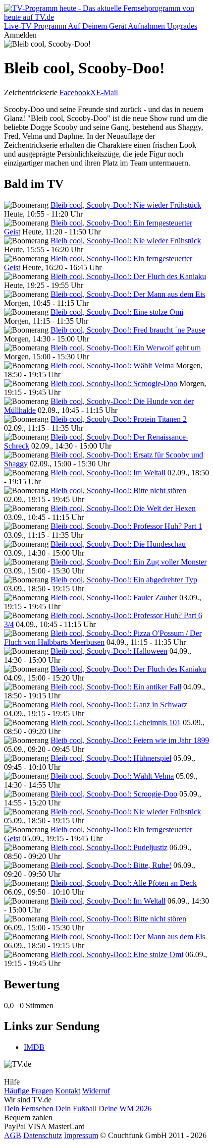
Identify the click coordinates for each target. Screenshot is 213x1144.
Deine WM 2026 (125, 1108)
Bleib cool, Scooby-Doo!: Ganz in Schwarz (119, 704)
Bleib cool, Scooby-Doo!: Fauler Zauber (114, 597)
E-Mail (107, 92)
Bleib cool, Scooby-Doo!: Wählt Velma (112, 365)
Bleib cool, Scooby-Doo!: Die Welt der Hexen (123, 508)
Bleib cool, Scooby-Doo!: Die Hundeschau (118, 544)
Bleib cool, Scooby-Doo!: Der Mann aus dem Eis (128, 294)
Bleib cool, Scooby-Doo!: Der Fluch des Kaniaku (128, 276)
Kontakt (67, 1091)
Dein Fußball (76, 1108)
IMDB (34, 1047)
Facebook (74, 92)
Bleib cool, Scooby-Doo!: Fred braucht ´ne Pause (128, 330)
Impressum (81, 1135)
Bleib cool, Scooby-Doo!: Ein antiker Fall (116, 687)
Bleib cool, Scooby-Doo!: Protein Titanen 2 (119, 419)
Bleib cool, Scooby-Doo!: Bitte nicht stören (118, 490)
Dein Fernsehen (28, 1108)
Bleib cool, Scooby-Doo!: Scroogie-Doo (114, 383)
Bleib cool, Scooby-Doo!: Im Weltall (108, 472)
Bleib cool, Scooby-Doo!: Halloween (109, 651)
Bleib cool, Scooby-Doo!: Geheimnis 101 (116, 722)
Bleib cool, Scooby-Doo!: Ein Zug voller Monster (129, 562)
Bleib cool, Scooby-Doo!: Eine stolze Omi (117, 312)
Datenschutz (42, 1135)
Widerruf (96, 1091)
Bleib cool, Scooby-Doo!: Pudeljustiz (109, 847)
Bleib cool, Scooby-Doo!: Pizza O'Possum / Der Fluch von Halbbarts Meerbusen (103, 637)
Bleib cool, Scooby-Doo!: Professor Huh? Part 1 (126, 526)
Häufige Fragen (28, 1091)
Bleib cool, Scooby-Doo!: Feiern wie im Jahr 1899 (130, 740)
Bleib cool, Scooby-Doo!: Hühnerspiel (111, 758)
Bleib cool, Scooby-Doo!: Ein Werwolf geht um (126, 347)
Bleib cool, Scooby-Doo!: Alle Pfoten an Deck (124, 883)
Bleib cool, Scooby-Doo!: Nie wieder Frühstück (126, 205)
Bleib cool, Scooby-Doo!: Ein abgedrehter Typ (124, 579)
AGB (12, 1135)
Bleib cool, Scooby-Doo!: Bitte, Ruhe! (111, 865)
